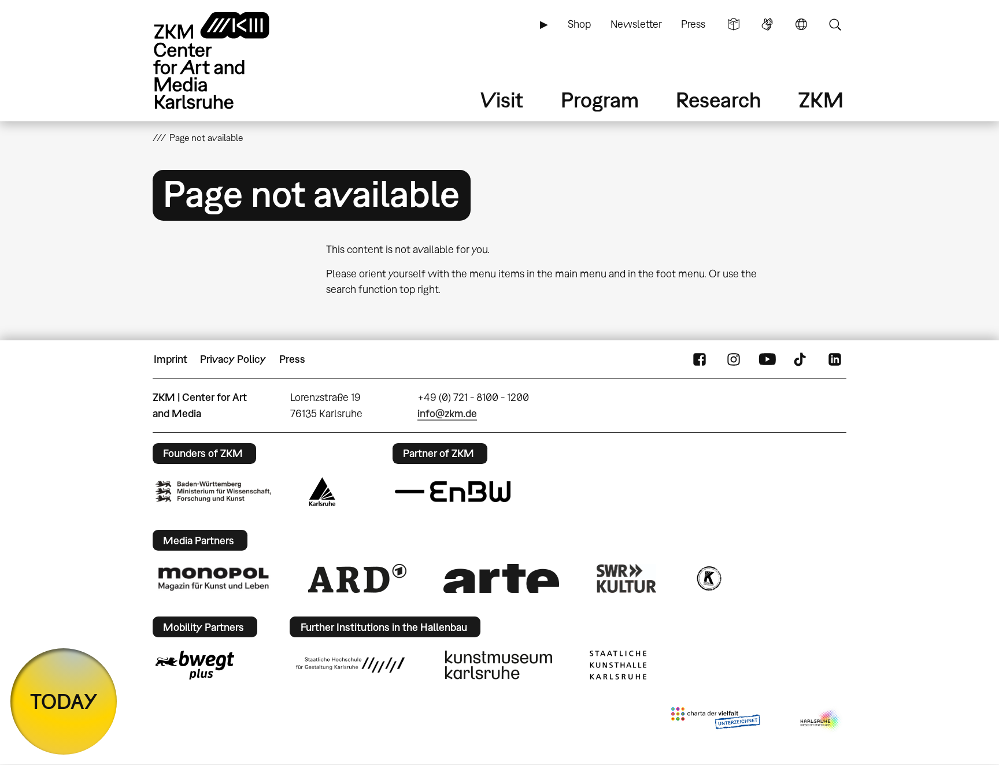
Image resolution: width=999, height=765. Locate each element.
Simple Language (733, 24)
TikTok (801, 359)
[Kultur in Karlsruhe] (708, 578)
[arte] (501, 578)
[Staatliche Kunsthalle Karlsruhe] (618, 665)
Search (834, 24)
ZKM (820, 99)
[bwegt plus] (195, 665)
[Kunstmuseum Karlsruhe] (498, 665)
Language (801, 24)
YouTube (767, 359)
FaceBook (699, 359)
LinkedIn (834, 359)
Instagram (733, 359)
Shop (579, 24)
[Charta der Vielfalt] (715, 720)
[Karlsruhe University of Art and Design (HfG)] (350, 665)
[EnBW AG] (452, 491)
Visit (501, 99)
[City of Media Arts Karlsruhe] (821, 720)
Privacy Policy (233, 359)
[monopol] (213, 578)
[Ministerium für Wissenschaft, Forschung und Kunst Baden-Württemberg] (213, 491)
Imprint (170, 359)
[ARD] (357, 578)
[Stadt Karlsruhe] (322, 491)
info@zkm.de (447, 413)
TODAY (64, 701)
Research (718, 99)
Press (693, 24)
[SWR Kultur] (627, 578)
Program (600, 99)
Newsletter (636, 24)
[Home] (228, 60)
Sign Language (767, 24)
